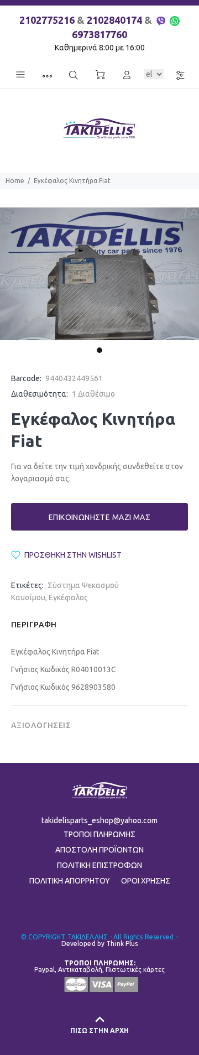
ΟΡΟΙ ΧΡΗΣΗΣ (145, 880)
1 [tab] (99, 350)
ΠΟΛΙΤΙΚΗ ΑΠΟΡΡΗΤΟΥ (69, 880)
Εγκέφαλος (68, 597)
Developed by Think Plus (99, 943)
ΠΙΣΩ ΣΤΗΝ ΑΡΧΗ (99, 1030)
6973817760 (99, 34)
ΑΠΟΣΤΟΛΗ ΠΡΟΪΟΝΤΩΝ (99, 849)
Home (15, 180)
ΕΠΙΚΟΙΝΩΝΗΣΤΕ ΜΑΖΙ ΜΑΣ (99, 517)
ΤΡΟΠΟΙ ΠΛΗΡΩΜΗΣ (99, 834)
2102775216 (47, 19)
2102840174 (114, 19)
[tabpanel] (99, 274)
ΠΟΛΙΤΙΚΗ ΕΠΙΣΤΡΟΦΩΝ (99, 865)
